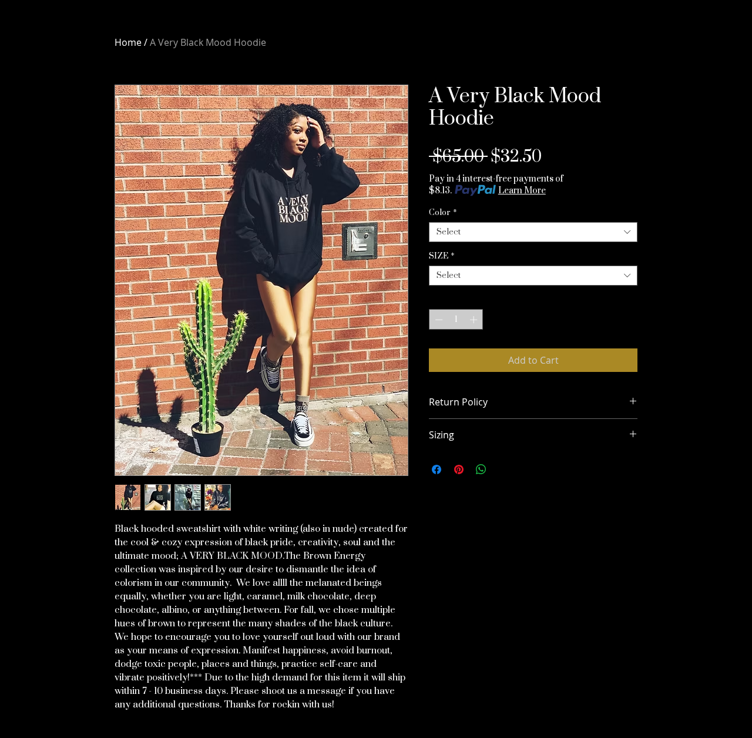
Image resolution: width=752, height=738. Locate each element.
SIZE (442, 256)
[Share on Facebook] (436, 469)
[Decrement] (438, 320)
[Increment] (475, 320)
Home (128, 42)
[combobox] (533, 232)
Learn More (522, 190)
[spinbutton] (456, 320)
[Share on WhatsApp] (481, 469)
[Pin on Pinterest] (459, 469)
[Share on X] (503, 469)
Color (443, 212)
